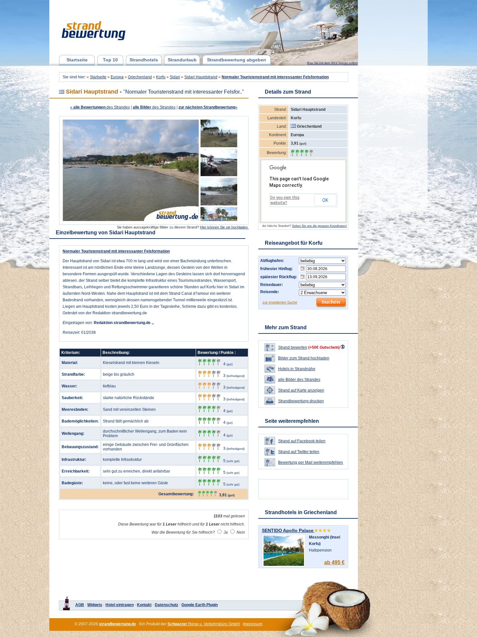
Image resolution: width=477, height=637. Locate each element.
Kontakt (144, 605)
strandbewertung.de (117, 624)
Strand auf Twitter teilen (298, 451)
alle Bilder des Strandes (299, 379)
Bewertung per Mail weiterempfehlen (310, 462)
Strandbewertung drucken (301, 401)
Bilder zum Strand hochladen (303, 358)
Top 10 (110, 59)
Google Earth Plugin (199, 605)
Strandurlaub (182, 59)
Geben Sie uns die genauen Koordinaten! (319, 226)
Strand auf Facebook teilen (301, 441)
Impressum (253, 624)
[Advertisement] (392, 105)
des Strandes (154, 107)
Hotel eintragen (119, 605)
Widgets (94, 605)
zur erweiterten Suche (280, 302)
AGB (79, 605)
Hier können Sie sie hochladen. (224, 227)
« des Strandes (100, 107)
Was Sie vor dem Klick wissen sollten (332, 63)
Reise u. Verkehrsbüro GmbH (203, 624)
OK (325, 200)
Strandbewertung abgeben (236, 59)
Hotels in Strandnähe (296, 369)
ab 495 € (334, 562)
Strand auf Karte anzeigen (301, 390)
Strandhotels (143, 59)
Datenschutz (166, 605)
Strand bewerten (292, 347)
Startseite (77, 59)
